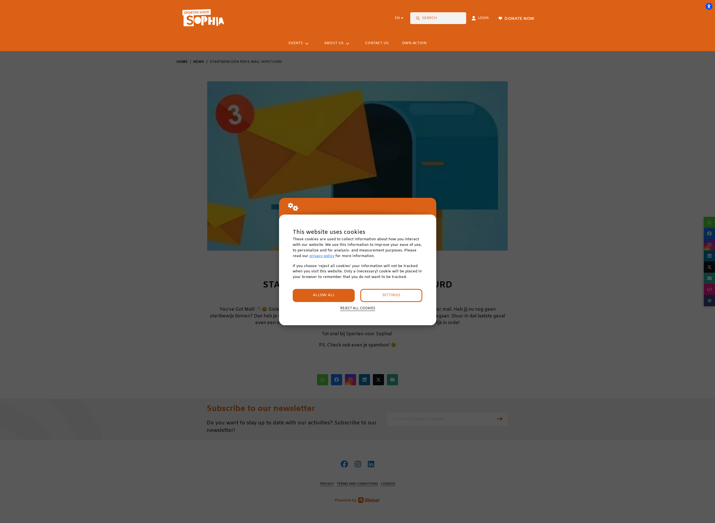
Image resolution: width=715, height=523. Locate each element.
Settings (391, 295)
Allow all (324, 295)
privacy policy (321, 256)
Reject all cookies (357, 308)
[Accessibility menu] (709, 6)
